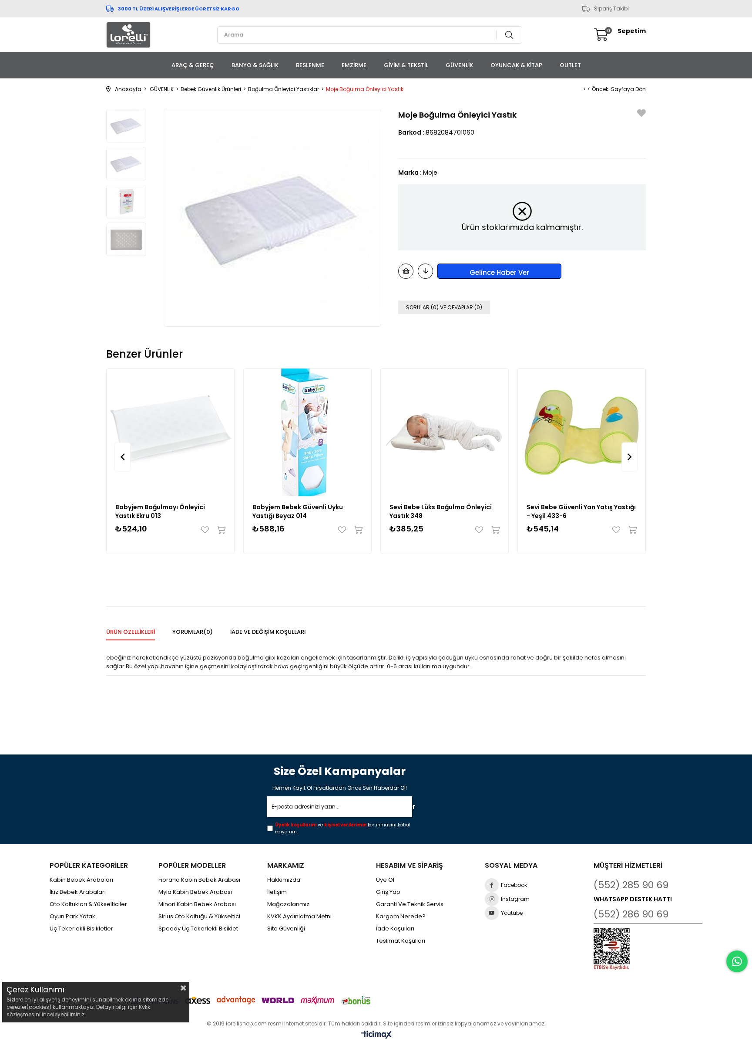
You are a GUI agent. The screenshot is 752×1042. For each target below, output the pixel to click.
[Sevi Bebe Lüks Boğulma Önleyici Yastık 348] (444, 432)
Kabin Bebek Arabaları (81, 880)
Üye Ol (385, 880)
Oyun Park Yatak (72, 916)
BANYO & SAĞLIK (255, 65)
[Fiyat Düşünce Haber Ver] (425, 271)
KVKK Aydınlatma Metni (299, 916)
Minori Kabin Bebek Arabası (197, 904)
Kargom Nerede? (401, 916)
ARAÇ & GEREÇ (192, 65)
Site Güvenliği (286, 929)
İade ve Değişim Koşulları (268, 632)
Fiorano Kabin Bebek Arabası (199, 880)
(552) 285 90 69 (631, 885)
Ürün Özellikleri (130, 632)
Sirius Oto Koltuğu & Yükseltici (199, 916)
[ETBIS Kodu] (612, 949)
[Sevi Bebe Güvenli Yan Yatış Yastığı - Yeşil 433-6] (581, 432)
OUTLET (570, 65)
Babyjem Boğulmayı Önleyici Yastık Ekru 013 (160, 511)
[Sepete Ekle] (219, 530)
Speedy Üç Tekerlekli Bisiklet (198, 929)
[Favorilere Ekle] (641, 114)
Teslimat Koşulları (400, 941)
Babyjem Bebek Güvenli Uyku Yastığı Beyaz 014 (297, 511)
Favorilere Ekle (207, 530)
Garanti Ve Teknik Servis (409, 904)
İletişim (277, 892)
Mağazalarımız (288, 904)
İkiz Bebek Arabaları (78, 892)
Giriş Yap (388, 892)
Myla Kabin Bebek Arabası (195, 892)
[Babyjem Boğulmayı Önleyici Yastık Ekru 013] (170, 432)
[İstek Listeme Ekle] (405, 271)
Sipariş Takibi (611, 9)
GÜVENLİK (459, 65)
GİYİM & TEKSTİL (406, 65)
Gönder (399, 807)
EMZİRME (354, 65)
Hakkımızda (283, 880)
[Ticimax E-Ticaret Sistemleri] (376, 1035)
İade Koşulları (395, 929)
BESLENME (310, 65)
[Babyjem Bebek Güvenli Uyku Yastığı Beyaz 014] (307, 432)
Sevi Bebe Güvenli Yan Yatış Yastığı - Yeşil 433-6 (581, 511)
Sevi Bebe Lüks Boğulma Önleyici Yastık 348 (440, 511)
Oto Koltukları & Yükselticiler (88, 904)
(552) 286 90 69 (631, 914)
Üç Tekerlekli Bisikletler (81, 929)
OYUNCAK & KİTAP (516, 65)
